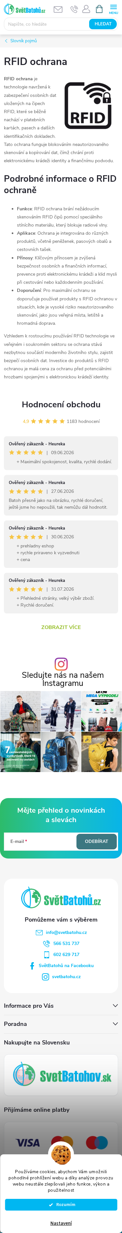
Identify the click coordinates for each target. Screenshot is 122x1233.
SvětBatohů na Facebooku (66, 966)
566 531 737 (66, 943)
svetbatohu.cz (66, 977)
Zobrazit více (61, 627)
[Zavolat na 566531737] (74, 9)
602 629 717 (66, 954)
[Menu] (113, 8)
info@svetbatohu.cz (66, 932)
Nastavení (61, 1223)
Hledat (103, 24)
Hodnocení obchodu (61, 404)
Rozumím (64, 1204)
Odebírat (96, 841)
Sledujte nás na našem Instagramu (63, 679)
